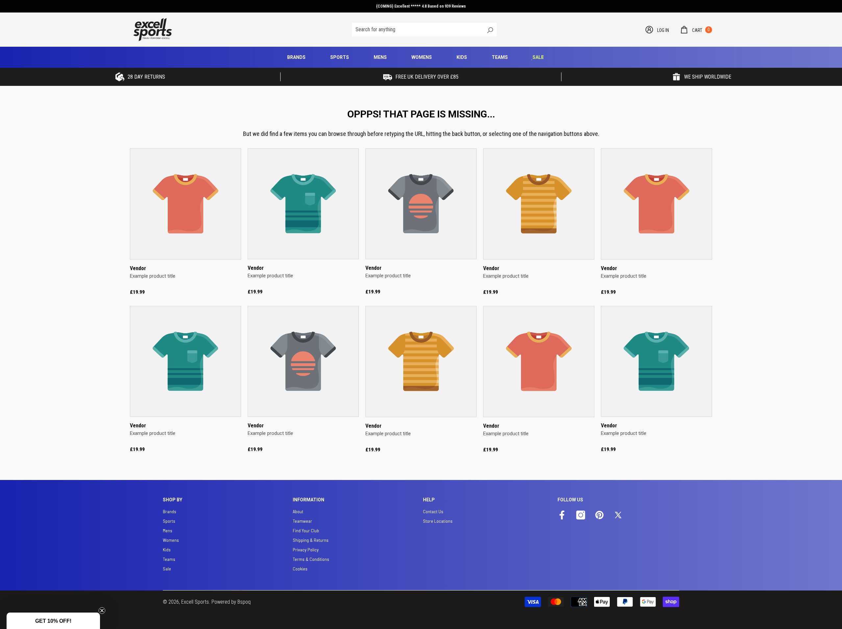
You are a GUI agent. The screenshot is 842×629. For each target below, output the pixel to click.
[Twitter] (618, 515)
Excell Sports (195, 602)
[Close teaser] (102, 610)
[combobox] (417, 30)
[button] (696, 29)
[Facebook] (562, 515)
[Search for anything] (424, 30)
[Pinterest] (599, 515)
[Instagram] (580, 515)
